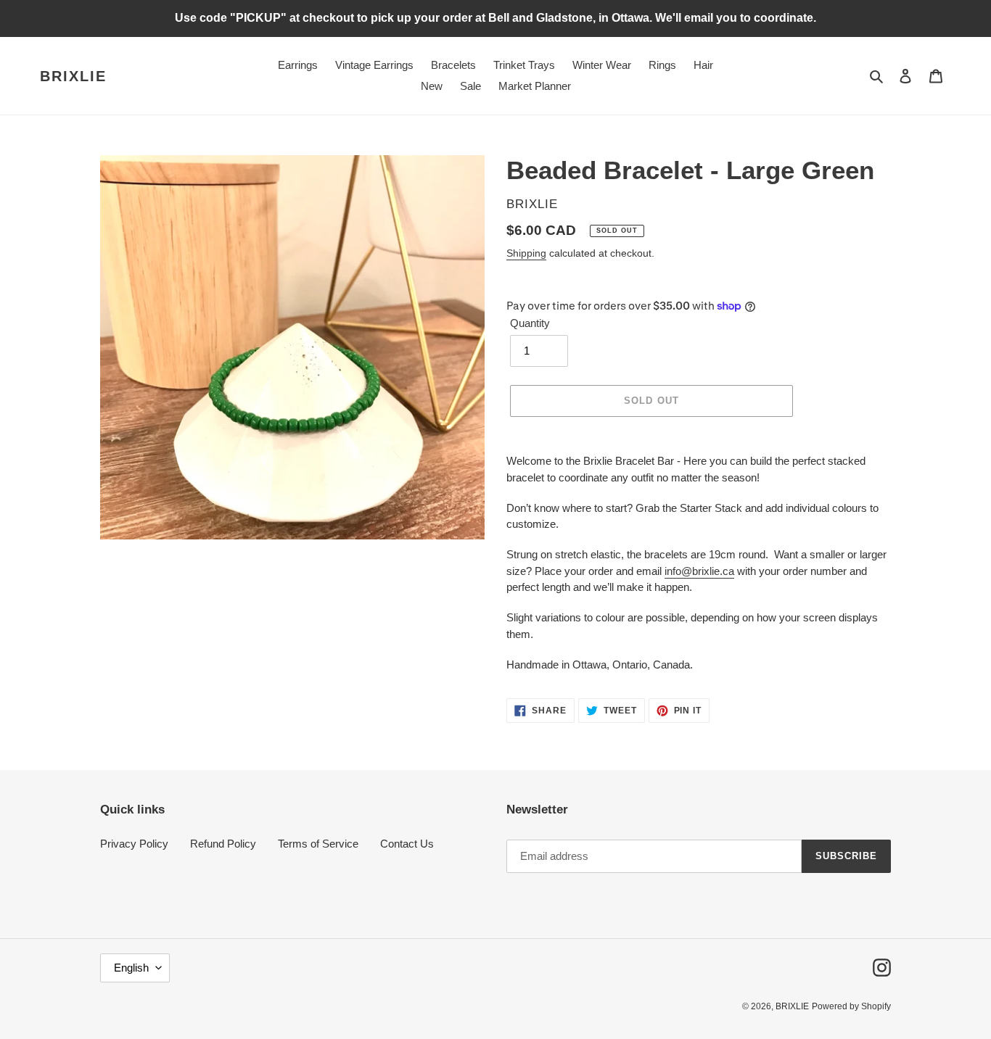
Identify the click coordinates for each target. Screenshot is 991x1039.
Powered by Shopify (851, 1006)
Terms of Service (318, 843)
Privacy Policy (134, 843)
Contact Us (407, 843)
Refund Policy (223, 843)
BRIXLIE (73, 76)
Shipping (526, 253)
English (131, 967)
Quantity (530, 323)
